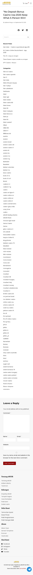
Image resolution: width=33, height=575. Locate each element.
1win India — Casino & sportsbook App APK (16, 47)
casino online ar (8, 198)
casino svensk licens (9, 204)
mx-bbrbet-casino (9, 299)
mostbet (6, 274)
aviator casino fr (8, 148)
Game (5, 226)
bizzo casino (7, 173)
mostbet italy (7, 282)
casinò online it (8, 201)
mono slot (6, 263)
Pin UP (5, 313)
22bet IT (5, 131)
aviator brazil (7, 142)
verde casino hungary (10, 372)
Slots (4, 355)
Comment (7, 413)
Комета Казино (7, 384)
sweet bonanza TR (9, 370)
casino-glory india (9, 207)
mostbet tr (6, 291)
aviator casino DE (8, 145)
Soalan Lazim (5, 504)
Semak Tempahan (7, 531)
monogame (7, 268)
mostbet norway (8, 285)
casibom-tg (7, 187)
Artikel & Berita (6, 483)
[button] (18, 30)
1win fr (5, 77)
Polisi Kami (4, 502)
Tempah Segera (6, 496)
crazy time (6, 209)
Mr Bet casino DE (8, 294)
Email (19, 436)
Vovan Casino (7, 381)
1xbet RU (5, 119)
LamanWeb (22, 568)
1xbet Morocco (7, 114)
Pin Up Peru (6, 322)
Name (5, 436)
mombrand (7, 257)
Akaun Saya (5, 528)
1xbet (4, 94)
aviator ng (6, 159)
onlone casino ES (8, 305)
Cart (27, 3)
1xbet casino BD (8, 102)
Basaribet (6, 164)
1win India (6, 80)
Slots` (5, 358)
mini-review (7, 251)
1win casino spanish (9, 74)
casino (5, 190)
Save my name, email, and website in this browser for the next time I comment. (16, 456)
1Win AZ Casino (8, 72)
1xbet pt (5, 117)
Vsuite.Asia (4, 536)
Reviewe (5, 347)
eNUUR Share (7, 218)
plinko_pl (6, 336)
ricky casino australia (10, 353)
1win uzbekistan (8, 88)
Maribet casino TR (9, 243)
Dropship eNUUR (6, 494)
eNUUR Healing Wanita (10, 215)
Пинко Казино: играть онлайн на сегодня (15, 59)
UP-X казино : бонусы (9, 63)
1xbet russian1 (7, 122)
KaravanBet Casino (9, 235)
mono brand (7, 260)
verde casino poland (9, 375)
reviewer (6, 350)
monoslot (6, 271)
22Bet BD (6, 128)
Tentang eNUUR (6, 481)
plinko (5, 327)
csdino (5, 212)
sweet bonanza (8, 367)
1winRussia (6, 91)
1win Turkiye (7, 86)
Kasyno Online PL (8, 237)
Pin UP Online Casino (9, 319)
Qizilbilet (6, 339)
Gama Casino (7, 223)
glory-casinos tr (8, 229)
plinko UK (6, 333)
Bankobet (6, 162)
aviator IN (6, 150)
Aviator (5, 139)
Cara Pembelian (6, 499)
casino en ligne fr (8, 192)
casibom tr (6, 184)
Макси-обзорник (8, 386)
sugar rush (6, 364)
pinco (5, 325)
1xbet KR (5, 108)
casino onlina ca (8, 195)
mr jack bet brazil (8, 296)
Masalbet (6, 246)
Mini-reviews (7, 254)
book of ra (6, 176)
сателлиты (6, 389)
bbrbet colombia (8, 167)
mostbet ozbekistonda (10, 288)
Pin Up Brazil (7, 316)
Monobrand (7, 266)
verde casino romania (10, 378)
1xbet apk (6, 97)
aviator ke (6, 153)
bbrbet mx (6, 170)
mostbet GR (7, 277)
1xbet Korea (6, 105)
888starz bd (7, 133)
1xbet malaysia (8, 111)
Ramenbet (6, 341)
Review (5, 344)
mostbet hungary (8, 280)
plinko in (5, 330)
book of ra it (7, 178)
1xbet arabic (7, 100)
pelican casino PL (8, 310)
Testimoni (4, 486)
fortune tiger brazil (9, 221)
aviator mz (6, 156)
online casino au (8, 302)
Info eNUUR (6, 232)
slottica (5, 361)
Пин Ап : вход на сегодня (10, 56)
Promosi (4, 533)
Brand (5, 181)
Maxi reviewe (7, 249)
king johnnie (7, 240)
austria (5, 136)
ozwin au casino (8, 308)
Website (5, 445)
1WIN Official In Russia (10, 83)
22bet (5, 125)
